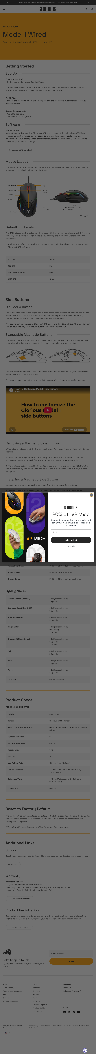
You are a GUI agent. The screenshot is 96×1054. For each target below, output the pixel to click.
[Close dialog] (91, 495)
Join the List (71, 540)
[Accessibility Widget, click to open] (85, 1050)
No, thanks (71, 546)
